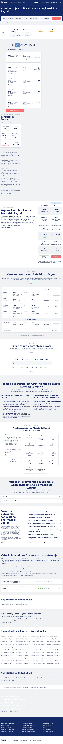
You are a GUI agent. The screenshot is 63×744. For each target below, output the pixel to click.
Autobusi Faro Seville (27, 723)
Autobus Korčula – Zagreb (22, 639)
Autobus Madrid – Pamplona (38, 663)
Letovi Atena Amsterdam (48, 723)
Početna (3, 687)
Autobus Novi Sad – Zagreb (7, 636)
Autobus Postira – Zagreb (22, 644)
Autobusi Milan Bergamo (28, 729)
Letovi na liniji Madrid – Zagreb (39, 618)
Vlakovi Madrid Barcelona (7, 729)
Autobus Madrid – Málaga (53, 652)
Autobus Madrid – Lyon (21, 658)
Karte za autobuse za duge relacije (30, 721)
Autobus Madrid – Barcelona (7, 652)
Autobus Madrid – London (53, 649)
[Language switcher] (36, 2)
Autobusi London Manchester (29, 725)
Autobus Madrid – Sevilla (22, 655)
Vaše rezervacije (45, 2)
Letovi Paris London (46, 729)
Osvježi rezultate (30, 283)
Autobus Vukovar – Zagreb (53, 647)
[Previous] (13, 359)
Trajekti (23, 2)
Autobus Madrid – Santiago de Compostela (11, 658)
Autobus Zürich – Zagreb (6, 639)
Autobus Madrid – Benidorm (22, 663)
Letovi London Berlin (47, 727)
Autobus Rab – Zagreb (52, 636)
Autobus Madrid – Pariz (21, 652)
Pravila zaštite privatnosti (35, 740)
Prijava (60, 2)
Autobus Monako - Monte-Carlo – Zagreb (25, 649)
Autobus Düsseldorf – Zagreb (38, 644)
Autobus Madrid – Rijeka (37, 649)
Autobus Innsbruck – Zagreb (7, 680)
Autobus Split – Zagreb (37, 677)
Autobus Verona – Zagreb (37, 647)
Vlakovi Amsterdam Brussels (8, 723)
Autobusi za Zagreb (16, 687)
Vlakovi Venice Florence (7, 727)
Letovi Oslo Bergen (46, 725)
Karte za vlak (4, 721)
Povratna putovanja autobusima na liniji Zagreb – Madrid (14, 618)
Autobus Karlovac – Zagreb (22, 647)
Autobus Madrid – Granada (22, 660)
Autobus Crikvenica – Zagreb (7, 647)
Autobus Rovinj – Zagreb (52, 677)
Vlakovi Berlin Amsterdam (7, 731)
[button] (29, 18)
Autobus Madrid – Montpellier (54, 660)
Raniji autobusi (7, 330)
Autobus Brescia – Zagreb (22, 636)
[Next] (38, 45)
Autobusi (15, 2)
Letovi (19, 2)
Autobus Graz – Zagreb (6, 641)
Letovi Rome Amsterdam (48, 731)
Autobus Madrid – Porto (6, 655)
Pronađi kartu (6, 129)
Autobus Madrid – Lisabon (38, 652)
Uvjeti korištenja (23, 740)
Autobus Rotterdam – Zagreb (53, 641)
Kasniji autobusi (55, 330)
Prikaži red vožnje (5, 145)
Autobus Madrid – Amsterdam (54, 655)
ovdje (43, 335)
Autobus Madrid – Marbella (53, 663)
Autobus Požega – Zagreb (53, 639)
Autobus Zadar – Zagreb (21, 677)
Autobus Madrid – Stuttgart (7, 660)
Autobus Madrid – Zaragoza (38, 658)
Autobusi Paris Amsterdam (28, 731)
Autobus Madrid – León (6, 663)
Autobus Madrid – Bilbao (52, 658)
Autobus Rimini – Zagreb (37, 639)
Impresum (15, 740)
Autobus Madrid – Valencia (7, 604)
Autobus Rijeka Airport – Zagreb (8, 649)
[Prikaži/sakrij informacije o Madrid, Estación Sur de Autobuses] (59, 582)
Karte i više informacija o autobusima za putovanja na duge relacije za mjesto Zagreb (15, 621)
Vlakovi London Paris (6, 725)
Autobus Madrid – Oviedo (22, 604)
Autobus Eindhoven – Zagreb (7, 644)
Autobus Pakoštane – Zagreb (53, 644)
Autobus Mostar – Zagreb (37, 641)
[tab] (12, 49)
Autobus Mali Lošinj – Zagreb (38, 636)
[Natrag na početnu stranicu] (5, 2)
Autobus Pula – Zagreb (6, 677)
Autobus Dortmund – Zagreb (23, 641)
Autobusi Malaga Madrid (28, 727)
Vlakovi (10, 2)
